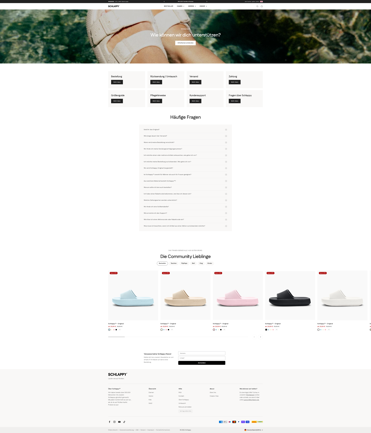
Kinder (202, 6)
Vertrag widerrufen (185, 411)
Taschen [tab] (174, 263)
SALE (150, 403)
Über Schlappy (184, 400)
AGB (137, 430)
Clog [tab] (201, 263)
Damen (179, 6)
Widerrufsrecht (113, 430)
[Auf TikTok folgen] (124, 422)
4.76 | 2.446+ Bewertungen (121, 1)
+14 (119, 329)
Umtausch (182, 403)
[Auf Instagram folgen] (114, 422)
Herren (191, 6)
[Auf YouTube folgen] (119, 422)
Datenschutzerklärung (127, 430)
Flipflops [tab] (184, 263)
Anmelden (202, 363)
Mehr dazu (117, 82)
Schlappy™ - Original (116, 324)
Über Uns (213, 392)
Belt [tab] (193, 263)
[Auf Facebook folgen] (109, 422)
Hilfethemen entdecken (185, 43)
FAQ (180, 392)
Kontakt (181, 396)
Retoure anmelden (185, 407)
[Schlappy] (118, 374)
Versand (142, 430)
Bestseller (168, 6)
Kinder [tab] (210, 263)
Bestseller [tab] (162, 263)
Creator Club (214, 396)
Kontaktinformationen (163, 430)
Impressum (150, 430)
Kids (150, 400)
